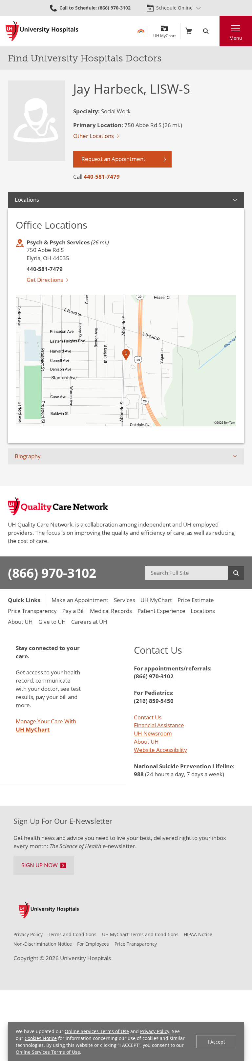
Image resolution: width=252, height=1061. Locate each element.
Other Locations (93, 136)
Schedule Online (174, 8)
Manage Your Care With (46, 725)
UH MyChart (164, 33)
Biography (28, 456)
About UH (146, 741)
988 (139, 774)
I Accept (216, 1042)
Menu (235, 38)
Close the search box (216, 31)
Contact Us (147, 717)
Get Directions (45, 279)
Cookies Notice (41, 1038)
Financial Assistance (159, 725)
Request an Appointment (113, 159)
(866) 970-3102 (52, 572)
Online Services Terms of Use (97, 1031)
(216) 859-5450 (154, 701)
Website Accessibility (160, 750)
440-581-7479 (102, 176)
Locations (27, 199)
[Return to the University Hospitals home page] (42, 31)
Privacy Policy (154, 1031)
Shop (188, 31)
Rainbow (141, 31)
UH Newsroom (153, 733)
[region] (126, 360)
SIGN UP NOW (39, 865)
